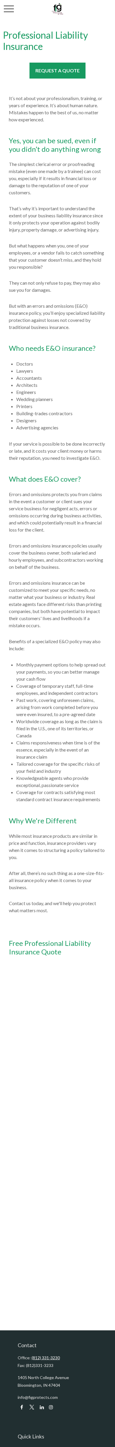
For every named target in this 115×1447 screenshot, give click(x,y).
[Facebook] (22, 1407)
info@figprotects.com (38, 1397)
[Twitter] (32, 1407)
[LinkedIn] (42, 1407)
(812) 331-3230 (46, 1357)
